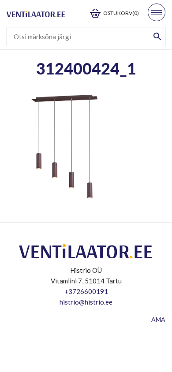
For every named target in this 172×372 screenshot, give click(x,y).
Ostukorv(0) (121, 13)
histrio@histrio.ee (86, 302)
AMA (158, 319)
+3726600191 (86, 291)
